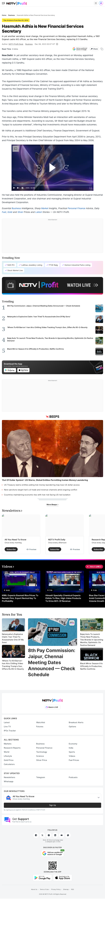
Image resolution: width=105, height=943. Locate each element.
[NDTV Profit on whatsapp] (68, 835)
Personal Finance (76, 208)
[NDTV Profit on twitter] (42, 835)
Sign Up (52, 805)
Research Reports (12, 748)
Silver (20, 212)
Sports (72, 752)
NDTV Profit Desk (16, 44)
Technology (41, 752)
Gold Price (8, 760)
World (6, 752)
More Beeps (52, 504)
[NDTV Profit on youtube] (61, 835)
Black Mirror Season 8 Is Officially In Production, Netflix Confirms (91, 666)
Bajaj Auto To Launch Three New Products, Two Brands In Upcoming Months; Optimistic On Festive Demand (91, 639)
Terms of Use (44, 889)
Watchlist (40, 722)
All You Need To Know (15, 539)
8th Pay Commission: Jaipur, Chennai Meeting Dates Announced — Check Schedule (51, 662)
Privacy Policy (56, 889)
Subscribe (11, 549)
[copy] (102, 49)
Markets (7, 743)
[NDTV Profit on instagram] (48, 835)
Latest (38, 212)
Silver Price (41, 760)
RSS (72, 889)
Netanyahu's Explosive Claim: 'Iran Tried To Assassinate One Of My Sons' (13, 638)
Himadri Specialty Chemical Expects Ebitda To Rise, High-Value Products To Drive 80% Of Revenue (63, 598)
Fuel (4, 212)
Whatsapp (8, 781)
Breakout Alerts (76, 722)
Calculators (9, 764)
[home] (16, 2)
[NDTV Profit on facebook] (36, 835)
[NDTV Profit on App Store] (62, 877)
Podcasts (73, 777)
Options (72, 726)
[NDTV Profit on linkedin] (55, 835)
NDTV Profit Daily (56, 539)
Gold (9, 212)
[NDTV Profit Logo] (52, 699)
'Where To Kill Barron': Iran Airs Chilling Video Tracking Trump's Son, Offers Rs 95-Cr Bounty (13, 664)
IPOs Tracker (10, 730)
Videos (72, 756)
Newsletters (9, 777)
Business (29, 44)
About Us (34, 889)
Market (44, 208)
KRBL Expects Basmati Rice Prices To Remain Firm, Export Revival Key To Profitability (20, 598)
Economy (73, 743)
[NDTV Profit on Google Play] (42, 877)
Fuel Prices (74, 760)
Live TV (7, 726)
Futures (39, 726)
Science (40, 756)
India (71, 748)
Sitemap (66, 889)
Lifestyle (8, 756)
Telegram (40, 777)
